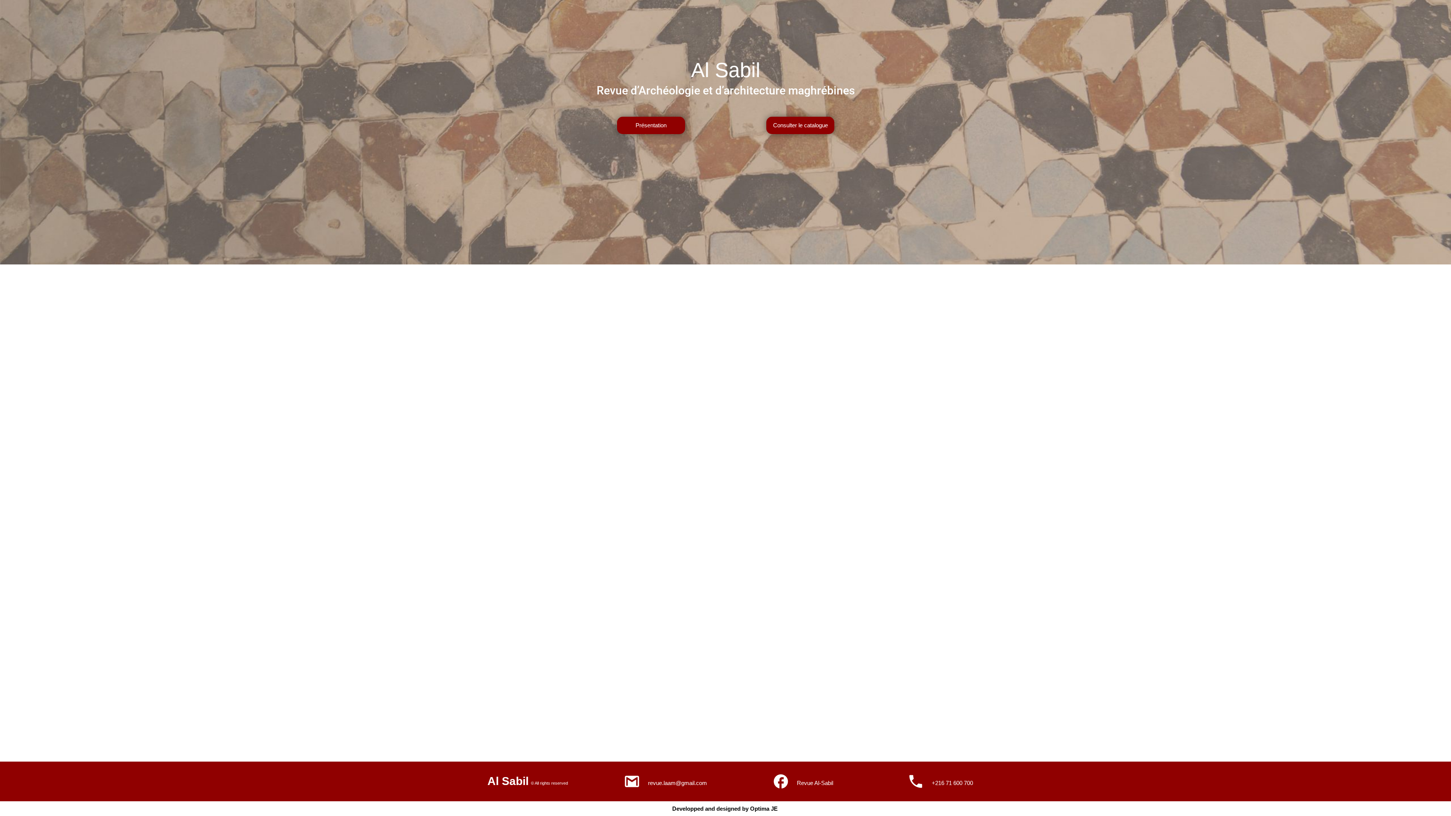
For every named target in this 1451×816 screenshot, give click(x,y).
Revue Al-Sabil (815, 783)
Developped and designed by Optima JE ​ (725, 808)
